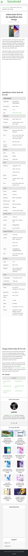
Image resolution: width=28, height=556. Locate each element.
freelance (11, 415)
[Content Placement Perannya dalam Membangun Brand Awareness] (20, 433)
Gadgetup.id (7, 546)
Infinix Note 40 (18, 391)
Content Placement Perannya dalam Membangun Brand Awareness (20, 441)
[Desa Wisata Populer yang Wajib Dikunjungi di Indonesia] (7, 433)
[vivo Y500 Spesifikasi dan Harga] (7, 478)
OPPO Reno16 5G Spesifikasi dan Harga (20, 471)
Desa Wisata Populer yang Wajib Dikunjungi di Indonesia (7, 441)
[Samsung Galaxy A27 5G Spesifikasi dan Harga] (7, 450)
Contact (14, 554)
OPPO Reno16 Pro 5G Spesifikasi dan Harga (7, 471)
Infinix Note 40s (7, 386)
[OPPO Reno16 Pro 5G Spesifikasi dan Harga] (7, 464)
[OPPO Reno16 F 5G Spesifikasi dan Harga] (20, 450)
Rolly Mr (22, 551)
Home (3, 7)
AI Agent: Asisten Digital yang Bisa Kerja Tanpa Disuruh (20, 499)
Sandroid (14, 1)
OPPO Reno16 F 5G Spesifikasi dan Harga (20, 457)
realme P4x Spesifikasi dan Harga (7, 498)
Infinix (7, 7)
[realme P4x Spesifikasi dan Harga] (7, 491)
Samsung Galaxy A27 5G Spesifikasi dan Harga (7, 457)
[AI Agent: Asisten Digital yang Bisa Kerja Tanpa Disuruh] (20, 491)
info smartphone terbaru (18, 368)
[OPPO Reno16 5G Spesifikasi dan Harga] (20, 464)
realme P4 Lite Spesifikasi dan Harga (20, 484)
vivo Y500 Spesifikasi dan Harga (7, 484)
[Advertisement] (14, 76)
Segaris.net (7, 543)
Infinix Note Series (17, 113)
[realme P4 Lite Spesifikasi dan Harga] (20, 478)
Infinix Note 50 (18, 381)
